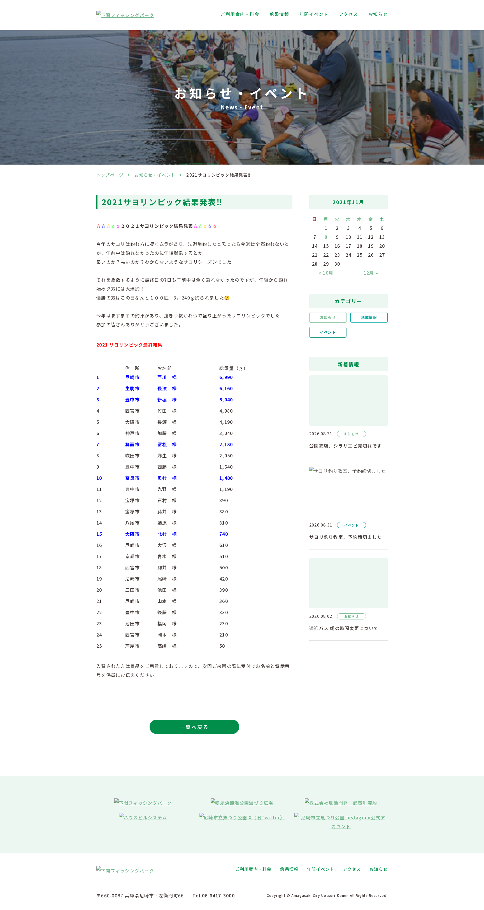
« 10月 (326, 272)
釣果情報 (279, 14)
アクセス (348, 14)
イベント (328, 332)
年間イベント (314, 14)
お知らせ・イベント (154, 175)
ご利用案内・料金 (240, 14)
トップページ (110, 175)
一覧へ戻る (194, 726)
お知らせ (378, 14)
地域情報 (369, 317)
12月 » (371, 272)
